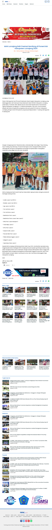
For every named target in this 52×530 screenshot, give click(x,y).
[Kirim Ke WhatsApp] (49, 55)
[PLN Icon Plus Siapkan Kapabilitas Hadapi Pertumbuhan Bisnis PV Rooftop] (5, 436)
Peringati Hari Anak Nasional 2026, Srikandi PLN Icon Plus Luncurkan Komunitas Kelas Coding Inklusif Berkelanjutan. (29, 483)
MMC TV (13, 516)
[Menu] (3, 1)
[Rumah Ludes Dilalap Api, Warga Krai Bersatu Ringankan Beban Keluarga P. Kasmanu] (7, 315)
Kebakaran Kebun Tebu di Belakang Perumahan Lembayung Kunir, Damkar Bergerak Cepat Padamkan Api (32, 295)
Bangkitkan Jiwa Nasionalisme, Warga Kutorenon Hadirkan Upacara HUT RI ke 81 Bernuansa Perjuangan (32, 308)
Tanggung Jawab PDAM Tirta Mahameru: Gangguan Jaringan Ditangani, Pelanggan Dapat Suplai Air (7, 295)
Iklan (12, 525)
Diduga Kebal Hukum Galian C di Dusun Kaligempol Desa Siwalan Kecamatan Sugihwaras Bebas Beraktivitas (29, 381)
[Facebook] (21, 521)
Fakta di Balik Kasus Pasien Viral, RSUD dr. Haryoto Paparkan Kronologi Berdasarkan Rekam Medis (32, 321)
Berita (18, 51)
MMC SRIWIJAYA (37, 515)
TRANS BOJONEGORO (37, 516)
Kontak (28, 525)
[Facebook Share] (40, 55)
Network (7, 515)
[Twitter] (24, 521)
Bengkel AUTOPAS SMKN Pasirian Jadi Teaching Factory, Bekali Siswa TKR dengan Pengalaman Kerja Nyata (20, 295)
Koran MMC (46, 516)
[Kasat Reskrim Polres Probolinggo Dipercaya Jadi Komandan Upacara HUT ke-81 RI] (20, 303)
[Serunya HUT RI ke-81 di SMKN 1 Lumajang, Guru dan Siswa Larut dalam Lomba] (44, 290)
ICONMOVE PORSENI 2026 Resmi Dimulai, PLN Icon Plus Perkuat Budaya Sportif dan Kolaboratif (29, 399)
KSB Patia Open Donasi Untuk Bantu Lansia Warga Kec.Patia (24, 386)
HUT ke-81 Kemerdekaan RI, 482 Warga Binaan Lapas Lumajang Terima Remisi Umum (7, 308)
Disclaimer (37, 525)
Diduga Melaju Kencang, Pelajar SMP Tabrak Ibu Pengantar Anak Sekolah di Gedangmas (44, 321)
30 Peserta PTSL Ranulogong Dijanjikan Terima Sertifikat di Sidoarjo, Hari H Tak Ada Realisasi (44, 308)
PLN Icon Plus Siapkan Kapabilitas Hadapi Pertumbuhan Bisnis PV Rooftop (28, 434)
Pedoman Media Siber (20, 525)
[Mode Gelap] (46, 1)
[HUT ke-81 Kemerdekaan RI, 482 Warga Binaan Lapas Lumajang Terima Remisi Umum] (7, 303)
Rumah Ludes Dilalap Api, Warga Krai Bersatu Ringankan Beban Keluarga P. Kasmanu (7, 321)
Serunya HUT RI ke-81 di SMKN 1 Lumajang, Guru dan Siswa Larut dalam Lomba (44, 295)
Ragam (36, 51)
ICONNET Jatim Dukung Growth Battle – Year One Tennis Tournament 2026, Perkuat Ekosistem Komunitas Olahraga (28, 441)
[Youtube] (29, 521)
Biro (15, 51)
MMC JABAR (29, 515)
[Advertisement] (26, 15)
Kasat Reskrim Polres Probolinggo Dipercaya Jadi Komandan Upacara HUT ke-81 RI (20, 308)
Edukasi (22, 51)
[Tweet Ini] (43, 55)
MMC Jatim (13, 515)
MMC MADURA (21, 515)
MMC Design (6, 516)
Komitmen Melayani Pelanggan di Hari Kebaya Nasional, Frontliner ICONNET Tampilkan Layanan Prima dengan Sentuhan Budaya (28, 489)
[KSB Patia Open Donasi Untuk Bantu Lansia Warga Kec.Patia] (5, 388)
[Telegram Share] (46, 55)
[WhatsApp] (31, 521)
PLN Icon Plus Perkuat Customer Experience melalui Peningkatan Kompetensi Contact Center (29, 406)
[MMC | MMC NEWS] (9, 1)
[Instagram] (26, 521)
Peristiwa (32, 51)
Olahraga (26, 51)
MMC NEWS (18, 516)
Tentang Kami (7, 525)
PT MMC (44, 515)
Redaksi (32, 525)
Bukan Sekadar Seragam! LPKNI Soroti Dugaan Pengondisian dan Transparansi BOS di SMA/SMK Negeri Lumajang (20, 321)
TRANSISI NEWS (26, 516)
